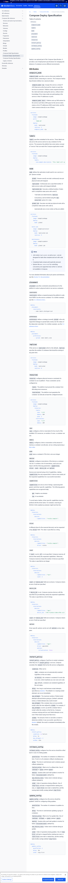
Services (5, 23)
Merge (4, 43)
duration (42, 691)
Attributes (33, 22)
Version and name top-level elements (13, 21)
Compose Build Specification (11, 53)
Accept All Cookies (48, 879)
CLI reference (5, 11)
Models (5, 48)
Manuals (30, 5)
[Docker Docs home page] (8, 6)
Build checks (5, 16)
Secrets (5, 33)
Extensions (6, 38)
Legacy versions (7, 61)
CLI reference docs (39, 300)
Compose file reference (8, 18)
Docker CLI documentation (41, 277)
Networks (5, 26)
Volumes (5, 28)
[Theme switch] (65, 5)
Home (30, 11)
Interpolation (6, 41)
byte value (32, 447)
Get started (19, 5)
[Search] (61, 5)
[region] (34, 877)
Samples (4, 68)
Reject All (60, 879)
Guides (25, 5)
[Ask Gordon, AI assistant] (56, 5)
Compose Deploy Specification (11, 55)
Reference (37, 5)
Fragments (6, 36)
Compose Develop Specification (11, 58)
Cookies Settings (6, 879)
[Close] (65, 875)
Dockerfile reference (7, 63)
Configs (5, 31)
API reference (5, 13)
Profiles (5, 51)
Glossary (4, 66)
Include (5, 46)
